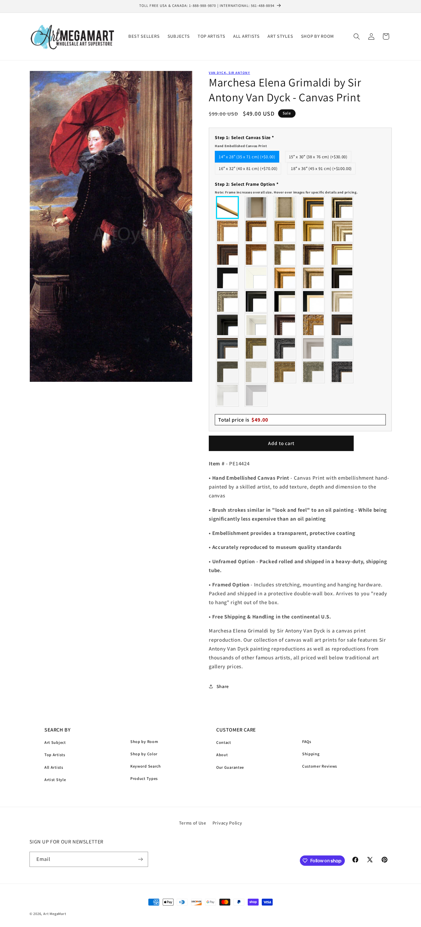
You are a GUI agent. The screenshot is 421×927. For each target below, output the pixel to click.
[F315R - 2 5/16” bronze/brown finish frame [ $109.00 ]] (342, 325)
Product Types (144, 778)
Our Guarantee (230, 767)
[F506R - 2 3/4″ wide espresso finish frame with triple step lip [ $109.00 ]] (342, 278)
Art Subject (55, 742)
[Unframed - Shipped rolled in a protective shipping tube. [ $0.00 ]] (228, 207)
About (222, 754)
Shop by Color (144, 753)
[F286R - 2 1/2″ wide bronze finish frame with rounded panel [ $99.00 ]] (313, 254)
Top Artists (54, 754)
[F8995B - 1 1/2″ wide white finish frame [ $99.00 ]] (256, 278)
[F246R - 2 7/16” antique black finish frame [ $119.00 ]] (285, 348)
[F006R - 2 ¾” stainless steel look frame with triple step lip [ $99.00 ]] (313, 348)
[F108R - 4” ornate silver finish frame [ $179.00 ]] (313, 371)
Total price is (243, 419)
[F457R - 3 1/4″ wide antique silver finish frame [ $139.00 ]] (313, 278)
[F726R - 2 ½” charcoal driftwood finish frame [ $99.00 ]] (228, 371)
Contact (223, 742)
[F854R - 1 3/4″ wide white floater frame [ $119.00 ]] (256, 325)
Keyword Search (145, 766)
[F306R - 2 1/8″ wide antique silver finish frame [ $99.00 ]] (285, 254)
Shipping (311, 753)
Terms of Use (192, 823)
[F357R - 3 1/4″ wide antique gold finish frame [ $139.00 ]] (285, 278)
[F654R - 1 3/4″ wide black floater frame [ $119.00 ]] (228, 325)
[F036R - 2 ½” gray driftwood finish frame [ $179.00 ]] (342, 348)
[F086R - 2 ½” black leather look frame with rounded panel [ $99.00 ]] (228, 348)
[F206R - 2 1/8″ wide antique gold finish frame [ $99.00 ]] (256, 254)
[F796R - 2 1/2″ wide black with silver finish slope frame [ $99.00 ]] (285, 301)
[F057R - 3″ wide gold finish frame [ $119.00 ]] (313, 231)
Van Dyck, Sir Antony (229, 72)
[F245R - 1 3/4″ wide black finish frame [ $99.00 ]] (228, 278)
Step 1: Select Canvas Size (244, 141)
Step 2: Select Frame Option (286, 187)
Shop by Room (144, 741)
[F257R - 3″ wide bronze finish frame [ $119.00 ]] (285, 231)
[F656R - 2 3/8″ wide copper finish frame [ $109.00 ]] (256, 231)
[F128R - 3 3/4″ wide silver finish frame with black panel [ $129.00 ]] (342, 207)
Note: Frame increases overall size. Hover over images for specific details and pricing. (286, 192)
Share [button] (223, 686)
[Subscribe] (140, 859)
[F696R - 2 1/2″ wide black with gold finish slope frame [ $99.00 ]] (313, 301)
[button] (356, 36)
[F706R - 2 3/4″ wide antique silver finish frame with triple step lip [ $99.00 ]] (342, 301)
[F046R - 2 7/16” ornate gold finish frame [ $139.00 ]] (256, 348)
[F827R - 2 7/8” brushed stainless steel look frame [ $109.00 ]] (256, 395)
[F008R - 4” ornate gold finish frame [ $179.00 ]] (285, 371)
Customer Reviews (319, 766)
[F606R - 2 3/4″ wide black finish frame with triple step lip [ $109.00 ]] (256, 301)
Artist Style (55, 779)
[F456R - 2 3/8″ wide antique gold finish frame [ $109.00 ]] (228, 231)
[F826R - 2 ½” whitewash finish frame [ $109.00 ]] (256, 371)
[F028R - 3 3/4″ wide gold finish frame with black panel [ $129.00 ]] (313, 207)
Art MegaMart (54, 913)
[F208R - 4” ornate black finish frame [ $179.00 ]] (342, 371)
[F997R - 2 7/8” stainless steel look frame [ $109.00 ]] (228, 395)
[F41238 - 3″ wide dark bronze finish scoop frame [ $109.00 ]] (285, 325)
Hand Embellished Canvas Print (241, 145)
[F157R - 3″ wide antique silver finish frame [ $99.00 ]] (342, 231)
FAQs (306, 741)
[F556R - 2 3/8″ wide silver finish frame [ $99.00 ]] (228, 301)
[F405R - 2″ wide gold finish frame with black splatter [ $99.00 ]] (342, 254)
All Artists (53, 767)
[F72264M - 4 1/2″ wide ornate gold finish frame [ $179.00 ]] (313, 325)
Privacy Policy (227, 823)
